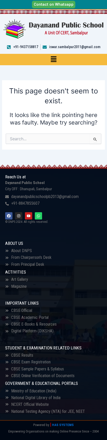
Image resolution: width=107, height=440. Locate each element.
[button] (53, 59)
